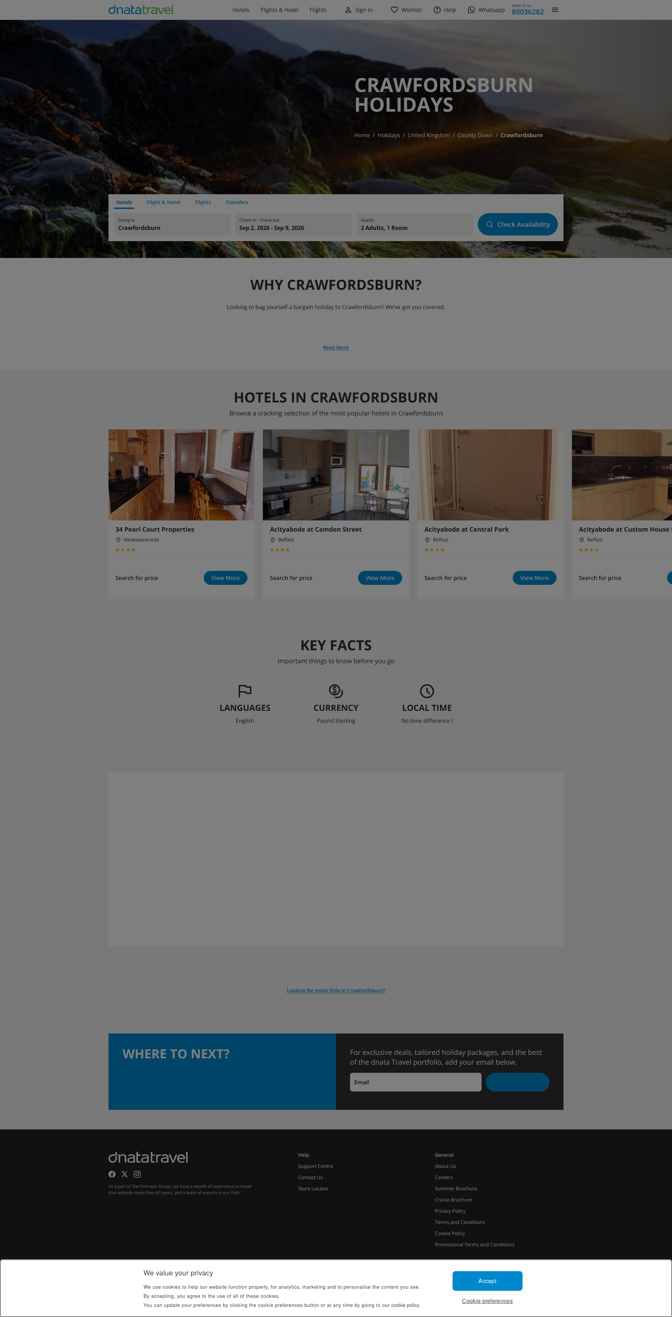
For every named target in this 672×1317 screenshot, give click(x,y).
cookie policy (405, 1304)
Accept (487, 1281)
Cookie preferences (487, 1301)
